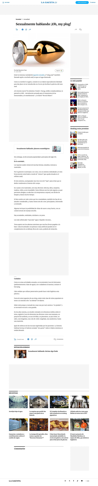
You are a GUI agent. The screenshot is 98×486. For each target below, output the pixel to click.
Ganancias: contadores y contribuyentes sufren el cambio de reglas (17, 436)
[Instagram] (65, 481)
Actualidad (27, 19)
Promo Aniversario (82, 2)
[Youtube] (82, 481)
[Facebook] (73, 481)
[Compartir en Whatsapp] (26, 30)
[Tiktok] (77, 481)
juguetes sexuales (39, 75)
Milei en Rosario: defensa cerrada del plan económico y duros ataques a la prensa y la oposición (83, 103)
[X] (69, 481)
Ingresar (93, 2)
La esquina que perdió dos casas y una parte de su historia (37, 413)
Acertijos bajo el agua (15, 411)
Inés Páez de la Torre (21, 70)
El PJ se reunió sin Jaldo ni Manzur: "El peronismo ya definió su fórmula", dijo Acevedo (83, 158)
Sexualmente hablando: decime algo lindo (43, 351)
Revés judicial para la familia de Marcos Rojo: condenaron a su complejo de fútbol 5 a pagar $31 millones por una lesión (83, 97)
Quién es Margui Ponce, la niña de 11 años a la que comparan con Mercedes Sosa (83, 119)
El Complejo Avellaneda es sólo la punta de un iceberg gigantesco (58, 413)
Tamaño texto (20, 339)
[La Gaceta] (49, 3)
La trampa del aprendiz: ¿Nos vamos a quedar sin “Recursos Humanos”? (38, 436)
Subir (88, 480)
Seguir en (58, 70)
